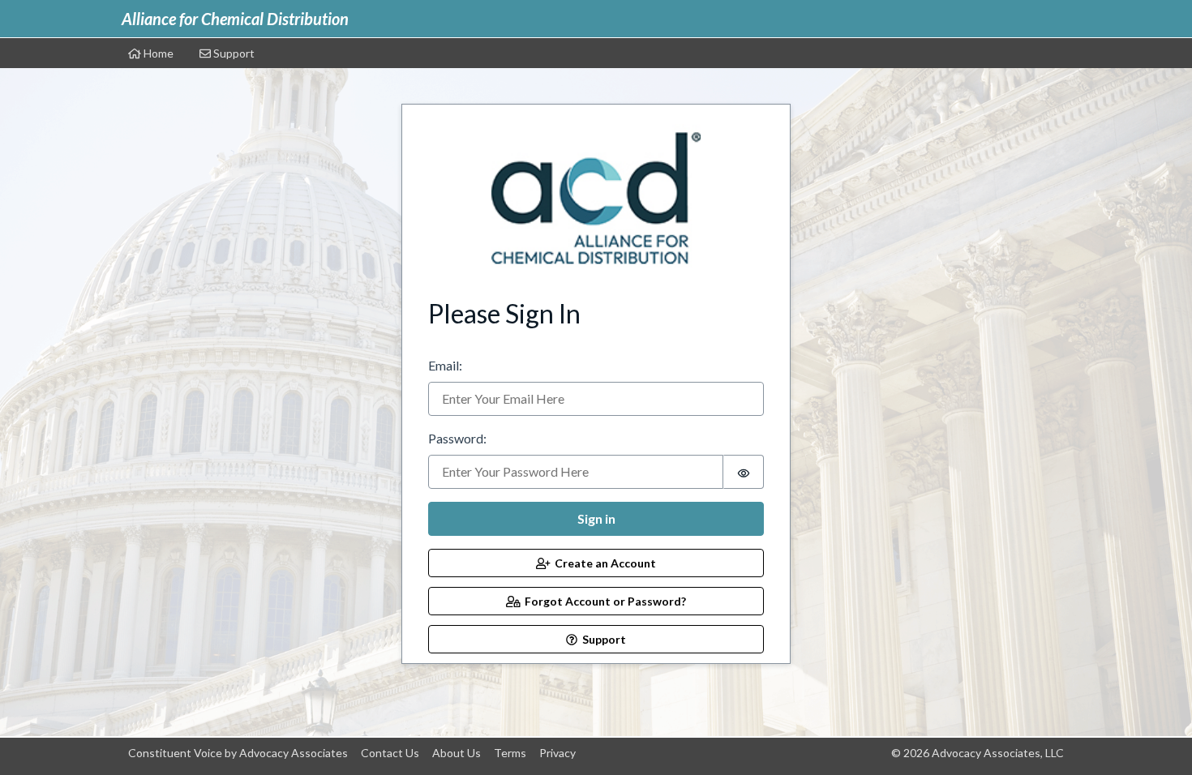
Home (157, 53)
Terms (510, 753)
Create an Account (603, 563)
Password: (457, 438)
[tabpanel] (596, 379)
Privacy (557, 753)
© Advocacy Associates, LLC (977, 753)
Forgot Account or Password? (603, 601)
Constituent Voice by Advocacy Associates (238, 753)
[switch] (743, 472)
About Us (456, 753)
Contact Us (390, 753)
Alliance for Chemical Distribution (235, 18)
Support (233, 53)
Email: (445, 365)
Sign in (596, 518)
